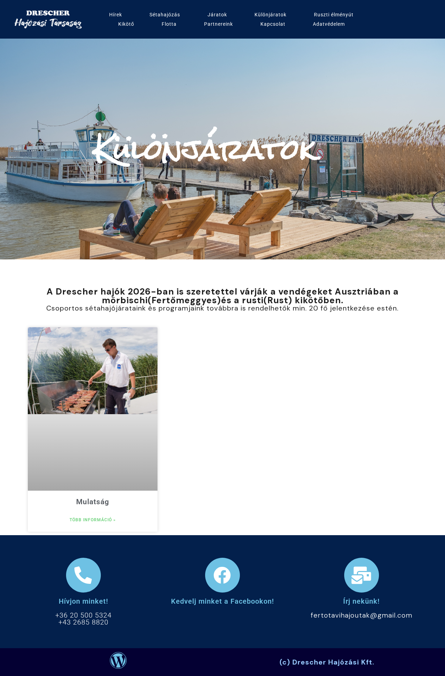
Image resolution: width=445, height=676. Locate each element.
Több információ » (93, 519)
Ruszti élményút (334, 14)
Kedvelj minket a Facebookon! (222, 601)
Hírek (115, 14)
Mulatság (92, 502)
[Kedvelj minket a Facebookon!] (222, 575)
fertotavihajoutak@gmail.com (361, 615)
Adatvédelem (329, 24)
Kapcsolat (272, 24)
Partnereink (218, 24)
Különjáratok (270, 14)
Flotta (169, 24)
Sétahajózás (164, 14)
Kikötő (126, 24)
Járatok (217, 14)
